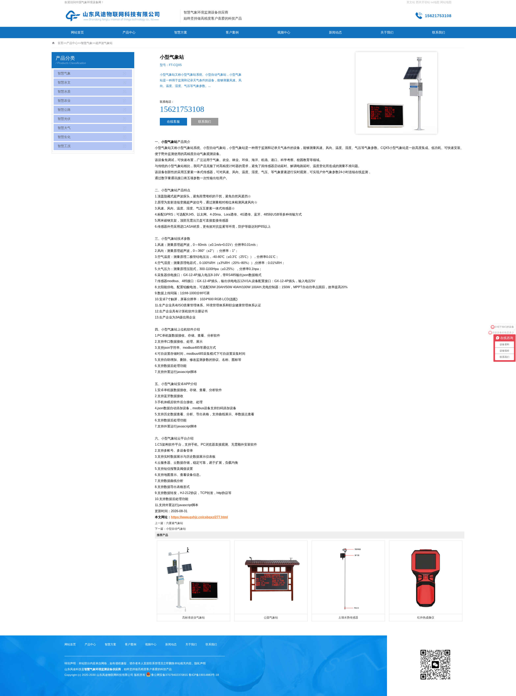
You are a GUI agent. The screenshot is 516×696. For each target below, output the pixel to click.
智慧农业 (64, 100)
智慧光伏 (64, 118)
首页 (60, 43)
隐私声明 (200, 663)
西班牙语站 (423, 2)
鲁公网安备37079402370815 (169, 674)
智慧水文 (64, 82)
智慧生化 (64, 137)
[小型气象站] (112, 16)
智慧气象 (86, 43)
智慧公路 (64, 109)
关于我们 (387, 32)
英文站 (411, 2)
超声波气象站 (104, 43)
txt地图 (435, 2)
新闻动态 (335, 32)
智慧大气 (64, 128)
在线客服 (173, 121)
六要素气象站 (174, 523)
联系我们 (438, 32)
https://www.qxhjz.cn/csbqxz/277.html (199, 517)
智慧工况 (64, 146)
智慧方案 (180, 32)
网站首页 (77, 32)
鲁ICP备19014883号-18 (204, 674)
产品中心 (129, 32)
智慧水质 (64, 91)
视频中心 (283, 32)
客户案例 (232, 32)
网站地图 (446, 2)
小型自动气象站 (176, 528)
